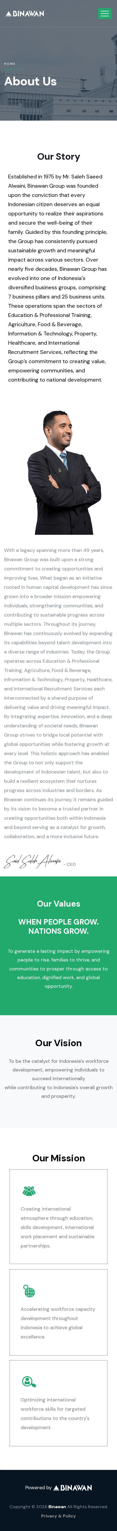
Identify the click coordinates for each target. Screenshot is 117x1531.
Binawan (57, 1507)
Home (10, 64)
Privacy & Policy (58, 1516)
